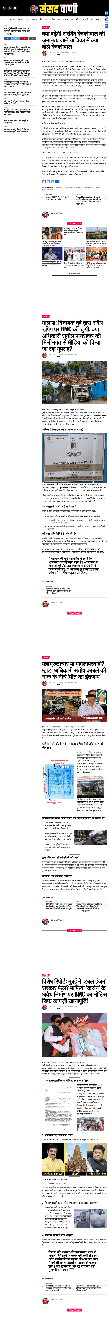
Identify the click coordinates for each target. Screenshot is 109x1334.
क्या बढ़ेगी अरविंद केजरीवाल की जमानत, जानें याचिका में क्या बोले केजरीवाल (17, 31)
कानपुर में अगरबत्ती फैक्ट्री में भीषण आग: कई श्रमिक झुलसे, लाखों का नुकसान (17, 130)
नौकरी (97, 19)
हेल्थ (72, 19)
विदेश (41, 19)
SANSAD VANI (55, 54)
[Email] (106, 22)
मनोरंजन (65, 19)
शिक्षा (53, 19)
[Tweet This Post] (16, 38)
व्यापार (47, 19)
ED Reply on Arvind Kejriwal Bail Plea (69, 188)
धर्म (92, 19)
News (5, 25)
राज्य (27, 19)
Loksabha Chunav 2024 (93, 188)
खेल (59, 19)
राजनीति (20, 19)
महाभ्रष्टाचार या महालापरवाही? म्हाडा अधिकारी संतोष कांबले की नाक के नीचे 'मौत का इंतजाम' (16, 62)
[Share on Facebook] (7, 38)
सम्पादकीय (34, 19)
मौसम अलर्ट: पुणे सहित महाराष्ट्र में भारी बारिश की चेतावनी (17, 102)
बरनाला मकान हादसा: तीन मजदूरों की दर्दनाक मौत (16, 121)
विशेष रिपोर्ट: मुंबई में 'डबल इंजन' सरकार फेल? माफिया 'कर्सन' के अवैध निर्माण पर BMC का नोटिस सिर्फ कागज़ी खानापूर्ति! (17, 73)
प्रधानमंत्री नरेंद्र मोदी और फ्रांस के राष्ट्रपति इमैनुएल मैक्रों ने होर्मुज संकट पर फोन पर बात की (17, 84)
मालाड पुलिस (54, 1146)
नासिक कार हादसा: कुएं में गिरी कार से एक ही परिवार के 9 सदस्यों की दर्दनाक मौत (17, 93)
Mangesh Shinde (56, 1287)
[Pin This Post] (24, 38)
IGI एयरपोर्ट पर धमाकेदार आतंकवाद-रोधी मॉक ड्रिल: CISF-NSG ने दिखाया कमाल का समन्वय (17, 111)
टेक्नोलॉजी (85, 19)
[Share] (106, 26)
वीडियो (78, 19)
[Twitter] (106, 17)
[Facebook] (106, 13)
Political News (48, 190)
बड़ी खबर (12, 19)
